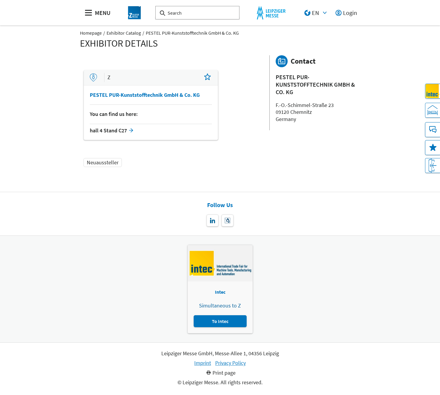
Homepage (91, 33)
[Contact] (432, 129)
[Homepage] (134, 12)
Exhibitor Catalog (124, 33)
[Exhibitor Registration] (432, 165)
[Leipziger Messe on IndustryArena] (227, 220)
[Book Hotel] (432, 110)
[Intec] (432, 91)
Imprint (202, 363)
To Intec (220, 321)
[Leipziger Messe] (271, 12)
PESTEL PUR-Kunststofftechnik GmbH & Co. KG (192, 33)
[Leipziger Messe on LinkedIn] (213, 220)
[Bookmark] (207, 77)
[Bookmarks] (432, 147)
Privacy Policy (230, 363)
